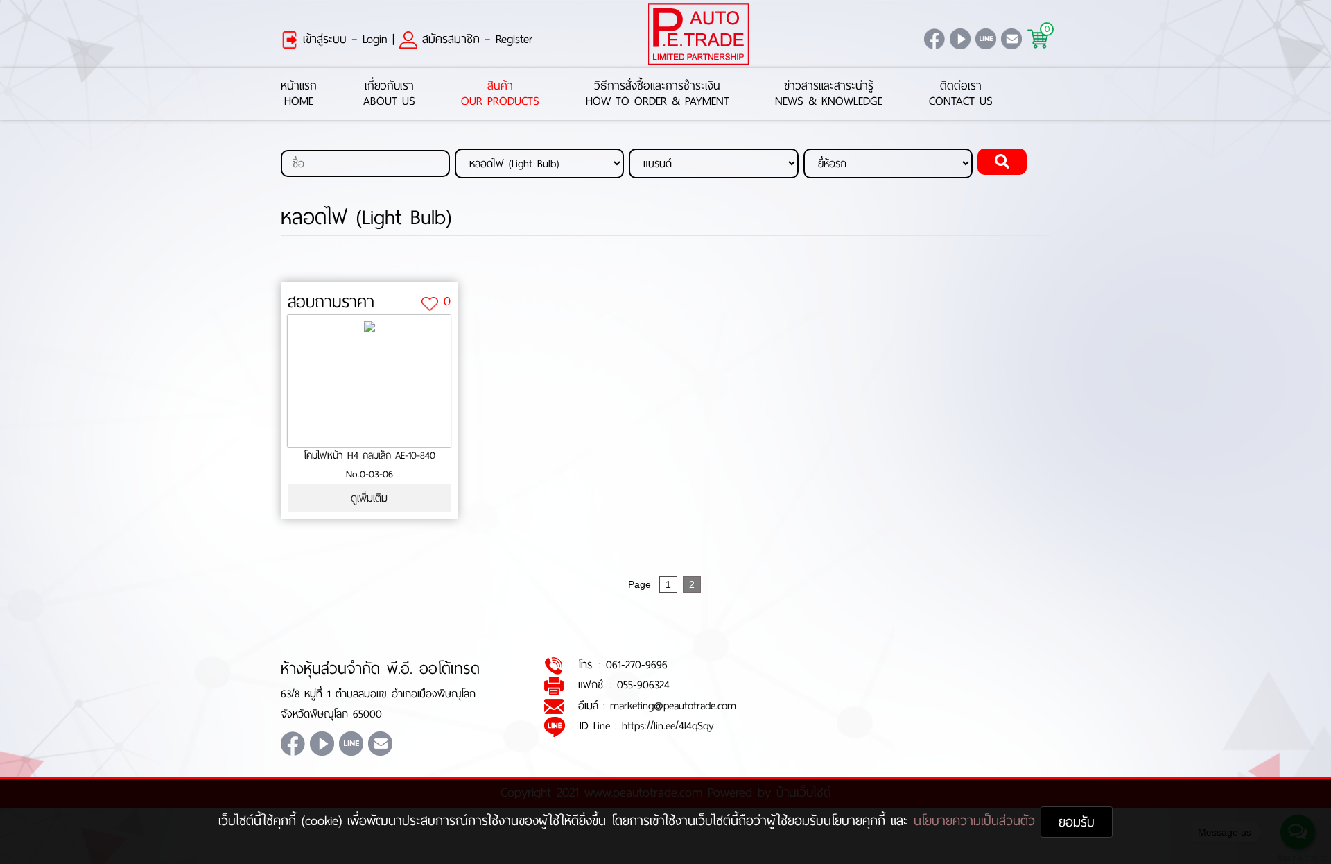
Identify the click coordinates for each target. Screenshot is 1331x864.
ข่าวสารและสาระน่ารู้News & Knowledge (828, 94)
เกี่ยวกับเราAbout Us (389, 94)
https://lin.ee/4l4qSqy (668, 725)
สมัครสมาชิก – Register (474, 38)
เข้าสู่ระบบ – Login (343, 38)
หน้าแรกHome (299, 94)
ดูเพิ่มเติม (369, 498)
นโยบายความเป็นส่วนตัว (977, 820)
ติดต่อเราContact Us (961, 94)
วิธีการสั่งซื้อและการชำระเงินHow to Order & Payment (657, 94)
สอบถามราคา (331, 301)
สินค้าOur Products (500, 94)
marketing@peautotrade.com (673, 705)
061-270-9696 (637, 664)
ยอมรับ (1077, 822)
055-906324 (643, 684)
